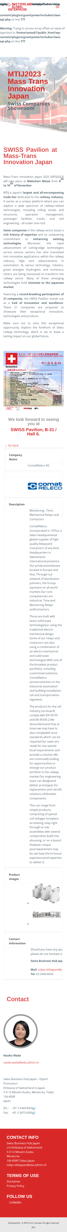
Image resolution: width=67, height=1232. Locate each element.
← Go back (12, 445)
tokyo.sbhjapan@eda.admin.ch (27, 1165)
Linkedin (14, 1202)
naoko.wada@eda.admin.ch (21, 1062)
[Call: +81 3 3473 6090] (33, 1113)
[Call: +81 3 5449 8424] (34, 1108)
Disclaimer (13, 1181)
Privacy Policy (15, 1186)
